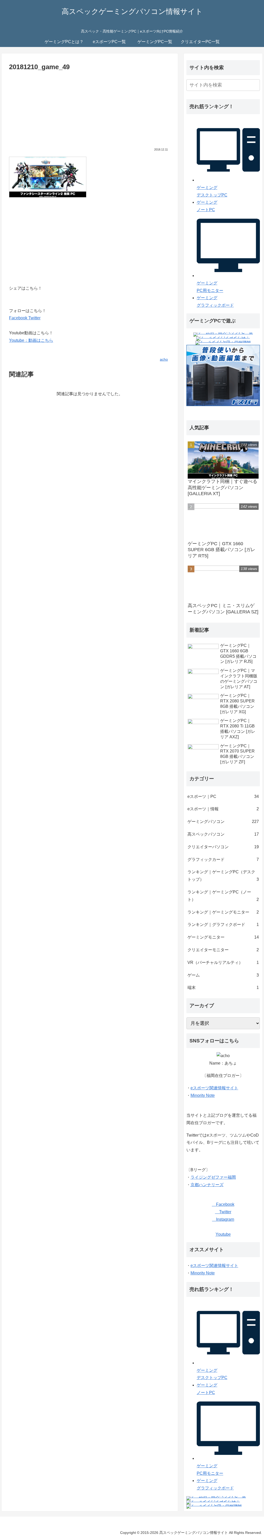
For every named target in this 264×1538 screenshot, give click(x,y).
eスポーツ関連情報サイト (214, 1088)
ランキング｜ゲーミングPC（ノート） (223, 896)
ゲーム (223, 975)
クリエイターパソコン (223, 847)
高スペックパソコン (223, 834)
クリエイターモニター (223, 950)
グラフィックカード (223, 859)
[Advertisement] (89, 111)
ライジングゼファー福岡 (213, 1177)
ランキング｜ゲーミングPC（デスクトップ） (223, 876)
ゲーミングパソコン (223, 821)
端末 (223, 987)
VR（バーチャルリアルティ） (223, 962)
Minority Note (203, 1095)
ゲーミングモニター (223, 937)
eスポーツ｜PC (223, 796)
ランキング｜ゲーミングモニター (223, 912)
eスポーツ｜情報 (223, 809)
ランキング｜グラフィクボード (223, 924)
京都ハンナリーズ (207, 1185)
